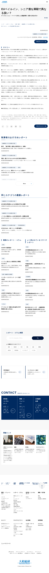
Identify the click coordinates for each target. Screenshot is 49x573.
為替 (33, 347)
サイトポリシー (30, 551)
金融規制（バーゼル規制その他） (28, 24)
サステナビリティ (18, 520)
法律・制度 (17, 24)
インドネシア (25, 350)
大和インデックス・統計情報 (15, 553)
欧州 (19, 167)
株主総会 (16, 350)
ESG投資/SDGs (21, 225)
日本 (3, 244)
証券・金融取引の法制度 (7, 274)
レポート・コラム (9, 24)
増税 (27, 347)
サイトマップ (38, 551)
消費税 (39, 347)
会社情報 (28, 520)
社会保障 (28, 276)
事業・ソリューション (5, 493)
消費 (9, 347)
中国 (27, 260)
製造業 (15, 347)
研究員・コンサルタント (30, 493)
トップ (2, 24)
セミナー (3, 520)
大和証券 (38, 553)
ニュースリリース (5, 543)
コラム (3, 304)
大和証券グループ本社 (28, 553)
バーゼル (33, 350)
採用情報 (40, 520)
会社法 (9, 350)
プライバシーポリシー (20, 551)
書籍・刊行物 (41, 492)
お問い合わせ (11, 551)
